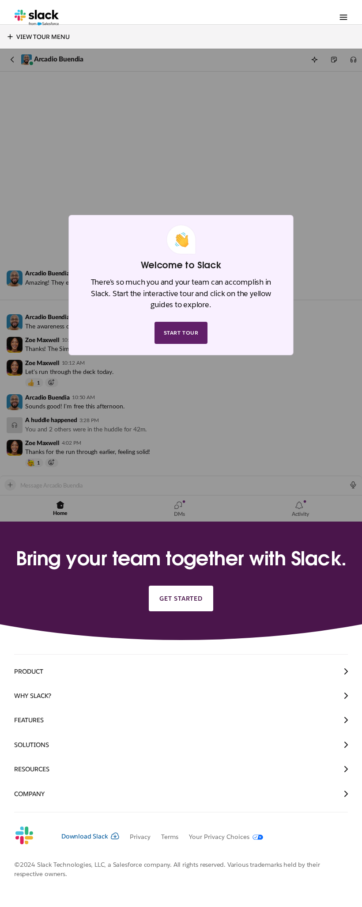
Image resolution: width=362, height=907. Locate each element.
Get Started (181, 598)
